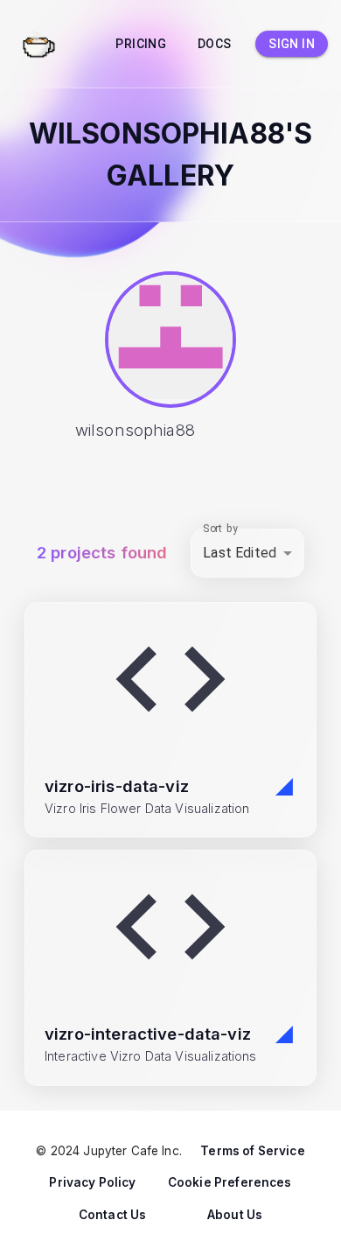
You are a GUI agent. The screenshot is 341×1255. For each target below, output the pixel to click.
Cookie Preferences (230, 1182)
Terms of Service (252, 1151)
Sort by (220, 528)
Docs (215, 44)
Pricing (140, 44)
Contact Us (113, 1215)
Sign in (291, 44)
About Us (234, 1215)
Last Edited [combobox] (239, 552)
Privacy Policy (92, 1182)
